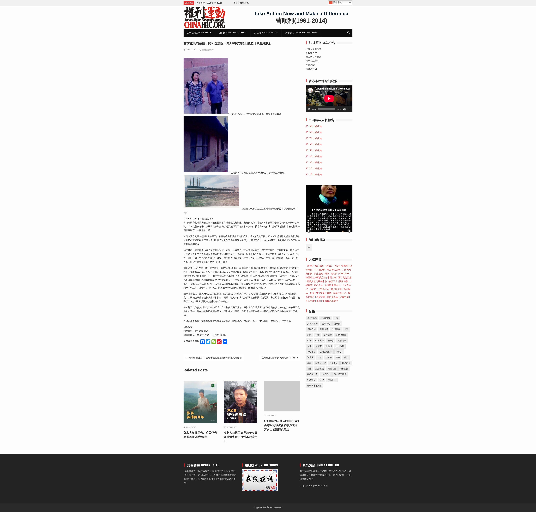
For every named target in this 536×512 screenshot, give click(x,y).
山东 (309, 340)
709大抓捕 (312, 318)
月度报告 (340, 346)
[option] (222, 3)
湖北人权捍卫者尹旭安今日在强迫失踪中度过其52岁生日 (241, 437)
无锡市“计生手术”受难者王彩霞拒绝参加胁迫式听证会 (215, 357)
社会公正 (334, 363)
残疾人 (339, 351)
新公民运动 (336, 289)
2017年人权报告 (314, 138)
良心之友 (318, 285)
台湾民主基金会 (332, 285)
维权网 (309, 273)
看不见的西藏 (344, 277)
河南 (338, 357)
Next (349, 231)
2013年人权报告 (314, 162)
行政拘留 (311, 380)
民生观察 (318, 273)
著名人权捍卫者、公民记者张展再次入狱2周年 (218, 3)
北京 (346, 329)
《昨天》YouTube (314, 265)
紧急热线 (319, 368)
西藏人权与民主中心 (317, 281)
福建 (309, 368)
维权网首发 (312, 374)
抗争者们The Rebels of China (301, 32)
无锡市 (318, 346)
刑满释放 (336, 329)
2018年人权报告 (314, 132)
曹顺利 (329, 346)
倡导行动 (326, 323)
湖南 (309, 363)
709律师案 (325, 318)
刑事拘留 (324, 329)
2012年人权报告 (314, 168)
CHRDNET (344, 273)
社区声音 (346, 363)
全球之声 (314, 293)
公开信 (337, 323)
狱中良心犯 (320, 363)
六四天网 (346, 269)
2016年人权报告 (314, 144)
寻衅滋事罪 (341, 335)
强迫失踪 (319, 340)
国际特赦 (343, 281)
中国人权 (331, 277)
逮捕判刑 (332, 380)
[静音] (344, 109)
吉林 (309, 335)
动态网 (334, 273)
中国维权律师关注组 (316, 277)
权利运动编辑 (208, 50)
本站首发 (311, 351)
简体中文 (337, 2)
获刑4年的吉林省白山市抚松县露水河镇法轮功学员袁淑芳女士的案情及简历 (281, 425)
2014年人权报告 (314, 156)
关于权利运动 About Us (199, 32)
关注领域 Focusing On (266, 32)
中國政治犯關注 (330, 301)
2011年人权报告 (314, 174)
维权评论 (326, 374)
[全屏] (348, 109)
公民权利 (311, 329)
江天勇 (310, 357)
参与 (318, 301)
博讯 (327, 273)
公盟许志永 (323, 289)
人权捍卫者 (312, 323)
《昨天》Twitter (332, 265)
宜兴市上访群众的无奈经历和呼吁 (278, 357)
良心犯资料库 (340, 374)
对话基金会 (332, 297)
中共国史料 (319, 269)
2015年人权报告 (314, 150)
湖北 (346, 357)
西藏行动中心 (339, 293)
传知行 (313, 289)
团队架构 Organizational (233, 32)
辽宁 (322, 380)
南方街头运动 (333, 269)
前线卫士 (333, 281)
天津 (317, 335)
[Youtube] (309, 247)
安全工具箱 (325, 293)
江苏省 (329, 357)
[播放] (309, 109)
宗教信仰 (327, 335)
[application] (329, 98)
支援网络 (342, 340)
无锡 (309, 346)
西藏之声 (320, 297)
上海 (336, 318)
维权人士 (332, 368)
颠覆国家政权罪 (314, 385)
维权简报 (344, 368)
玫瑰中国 (344, 297)
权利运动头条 (326, 351)
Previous (309, 231)
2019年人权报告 (314, 126)
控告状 (331, 340)
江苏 (319, 357)
